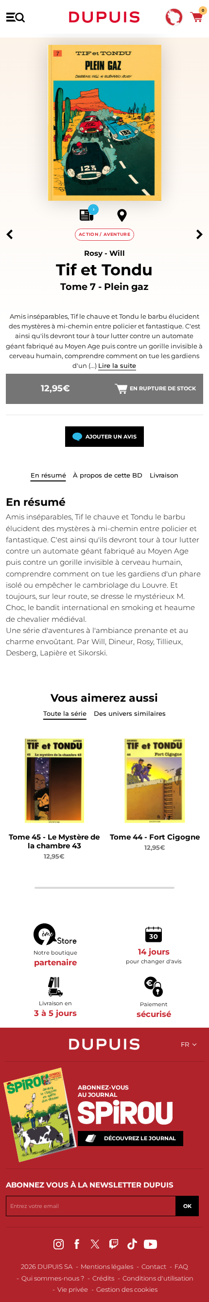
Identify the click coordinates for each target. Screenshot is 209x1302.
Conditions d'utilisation (157, 1278)
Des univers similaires (130, 713)
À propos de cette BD (107, 475)
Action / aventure (104, 234)
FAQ (181, 1266)
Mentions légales (107, 1266)
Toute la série (65, 713)
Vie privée (72, 1289)
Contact (153, 1266)
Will (117, 253)
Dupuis (104, 17)
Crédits (103, 1278)
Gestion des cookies (126, 1289)
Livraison (164, 475)
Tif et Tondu (104, 269)
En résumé (48, 475)
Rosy (93, 253)
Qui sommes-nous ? (52, 1278)
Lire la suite (117, 365)
